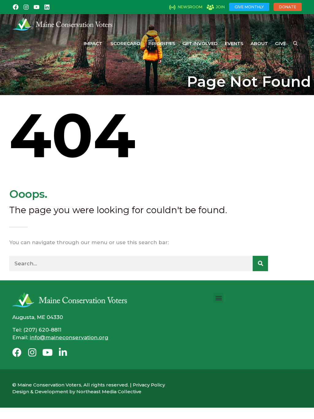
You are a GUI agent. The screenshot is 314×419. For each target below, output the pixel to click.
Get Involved (200, 43)
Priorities (161, 43)
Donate (287, 7)
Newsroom (190, 7)
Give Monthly (249, 7)
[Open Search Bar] (295, 43)
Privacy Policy (149, 385)
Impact (93, 43)
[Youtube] (47, 352)
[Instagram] (32, 352)
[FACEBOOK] (15, 7)
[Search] (260, 263)
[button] (218, 298)
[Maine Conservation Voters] (64, 24)
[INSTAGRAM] (26, 7)
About (259, 43)
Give (280, 43)
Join (220, 7)
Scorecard (125, 43)
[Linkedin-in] (62, 352)
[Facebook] (16, 352)
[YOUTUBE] (36, 7)
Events (234, 43)
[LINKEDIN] (47, 7)
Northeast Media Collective (108, 391)
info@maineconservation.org (69, 337)
